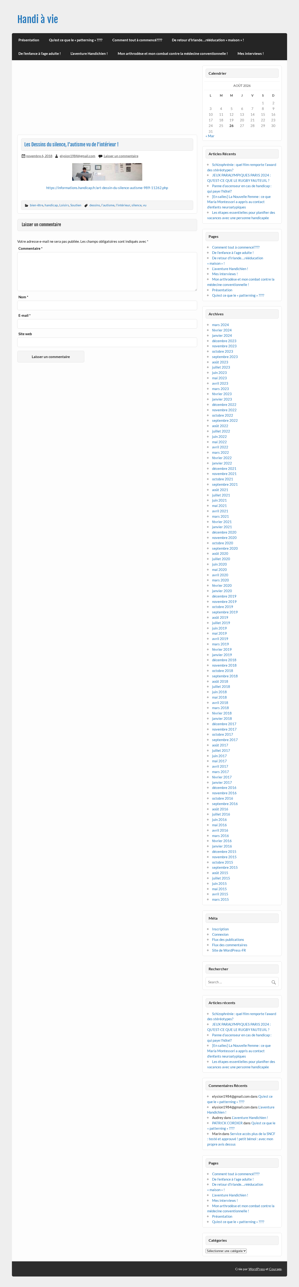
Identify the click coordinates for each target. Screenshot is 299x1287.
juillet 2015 (221, 878)
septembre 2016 (225, 804)
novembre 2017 (224, 729)
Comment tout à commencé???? (137, 40)
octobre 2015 (222, 862)
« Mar (210, 136)
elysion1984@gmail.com (77, 156)
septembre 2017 (225, 740)
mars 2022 (220, 452)
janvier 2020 (222, 591)
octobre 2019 (222, 607)
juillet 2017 (221, 750)
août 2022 (220, 426)
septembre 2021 (225, 484)
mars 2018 (220, 708)
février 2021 (222, 522)
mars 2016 (220, 835)
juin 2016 (219, 819)
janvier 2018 (222, 718)
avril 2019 (220, 638)
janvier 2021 (222, 527)
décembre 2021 (224, 468)
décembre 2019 (224, 596)
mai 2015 (219, 889)
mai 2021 (219, 505)
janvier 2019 (222, 655)
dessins (94, 205)
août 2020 (220, 553)
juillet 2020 (221, 559)
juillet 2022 (221, 431)
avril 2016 (220, 830)
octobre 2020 (222, 543)
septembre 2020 (225, 548)
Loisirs (64, 205)
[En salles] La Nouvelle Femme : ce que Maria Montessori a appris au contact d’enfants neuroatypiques (239, 201)
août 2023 (220, 362)
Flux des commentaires (229, 945)
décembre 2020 (224, 532)
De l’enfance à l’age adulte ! (39, 53)
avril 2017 (220, 766)
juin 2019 (219, 628)
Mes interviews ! (251, 53)
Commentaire (30, 248)
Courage (275, 1269)
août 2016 (220, 809)
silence (137, 205)
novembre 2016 (224, 793)
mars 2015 (220, 899)
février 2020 (222, 585)
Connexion (220, 934)
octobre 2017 (222, 734)
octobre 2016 (222, 798)
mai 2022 (219, 442)
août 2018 (220, 681)
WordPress (257, 1269)
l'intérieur (123, 205)
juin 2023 (219, 372)
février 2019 (222, 649)
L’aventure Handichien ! (89, 53)
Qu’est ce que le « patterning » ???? (75, 40)
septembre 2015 (225, 867)
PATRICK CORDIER (227, 1123)
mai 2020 (219, 569)
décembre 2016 (224, 787)
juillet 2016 (221, 814)
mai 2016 (219, 825)
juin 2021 (219, 500)
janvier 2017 (222, 782)
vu (144, 205)
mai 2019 (219, 633)
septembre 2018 (225, 676)
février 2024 (222, 330)
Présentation (28, 40)
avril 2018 (220, 702)
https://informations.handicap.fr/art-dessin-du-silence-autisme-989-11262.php (107, 188)
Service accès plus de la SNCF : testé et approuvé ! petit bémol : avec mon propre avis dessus (241, 1139)
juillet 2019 (221, 623)
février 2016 (222, 841)
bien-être (36, 205)
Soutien (75, 205)
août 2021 (220, 490)
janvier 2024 (222, 335)
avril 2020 (220, 575)
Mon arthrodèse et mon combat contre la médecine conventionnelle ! (173, 53)
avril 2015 (220, 894)
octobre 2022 (222, 415)
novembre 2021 (224, 473)
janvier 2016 (222, 846)
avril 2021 (220, 511)
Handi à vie (37, 19)
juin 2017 (219, 756)
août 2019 (220, 617)
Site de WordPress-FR (229, 950)
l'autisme (107, 205)
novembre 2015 (224, 857)
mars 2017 (220, 772)
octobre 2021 (222, 479)
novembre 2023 (224, 346)
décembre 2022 (224, 404)
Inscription (220, 929)
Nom (23, 297)
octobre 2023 (222, 351)
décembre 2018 (224, 660)
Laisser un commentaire (121, 156)
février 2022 (222, 458)
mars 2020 (220, 580)
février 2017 (222, 777)
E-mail (24, 315)
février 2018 (222, 713)
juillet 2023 (221, 367)
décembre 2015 (224, 851)
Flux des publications (228, 939)
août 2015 (220, 873)
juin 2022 (219, 436)
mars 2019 (220, 644)
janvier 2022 (222, 463)
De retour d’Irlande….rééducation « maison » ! (208, 40)
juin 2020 (219, 564)
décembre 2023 (224, 341)
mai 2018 (219, 697)
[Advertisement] (107, 100)
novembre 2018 (224, 665)
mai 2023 (219, 378)
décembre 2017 (224, 724)
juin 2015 (219, 883)
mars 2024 (220, 325)
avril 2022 (220, 447)
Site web (25, 334)
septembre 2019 (225, 612)
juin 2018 (219, 692)
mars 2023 (220, 389)
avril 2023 (220, 383)
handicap (51, 205)
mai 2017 (219, 761)
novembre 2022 (224, 410)
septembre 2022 (225, 420)
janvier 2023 (222, 399)
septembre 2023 (225, 357)
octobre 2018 (222, 670)
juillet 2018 (221, 686)
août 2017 (220, 745)
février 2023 (222, 394)
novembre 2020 (224, 537)
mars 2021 (220, 516)
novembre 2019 (224, 601)
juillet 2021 (221, 495)
